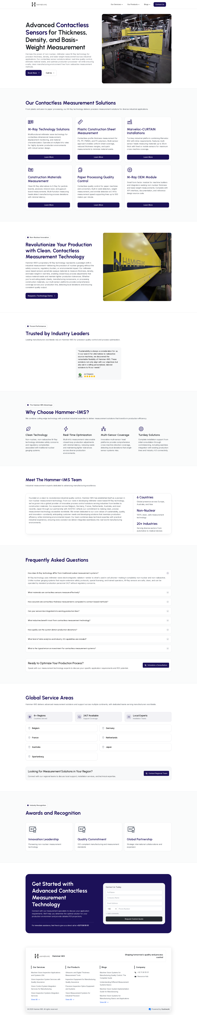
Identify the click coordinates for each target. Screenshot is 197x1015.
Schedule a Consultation (157, 665)
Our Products (132, 4)
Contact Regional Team (158, 773)
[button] (35, 999)
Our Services (116, 4)
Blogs (146, 4)
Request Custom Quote (134, 919)
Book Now (32, 73)
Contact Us (159, 4)
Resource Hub (142, 976)
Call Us (49, 73)
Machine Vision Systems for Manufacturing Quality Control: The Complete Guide (113, 975)
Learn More (48, 157)
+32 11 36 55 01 (83, 925)
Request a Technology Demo (40, 296)
